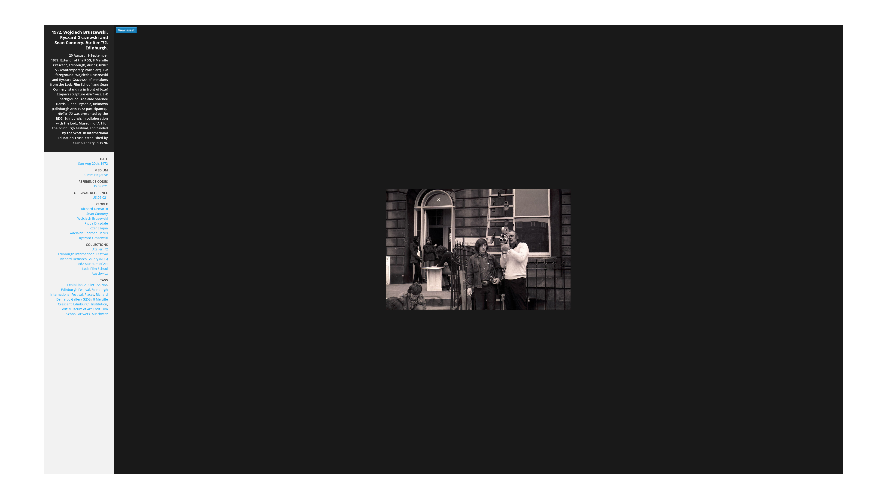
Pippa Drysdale (96, 223)
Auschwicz (100, 273)
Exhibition (75, 285)
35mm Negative (96, 175)
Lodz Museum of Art (92, 264)
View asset (126, 30)
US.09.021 (100, 186)
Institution (99, 304)
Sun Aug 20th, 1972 (93, 163)
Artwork (84, 314)
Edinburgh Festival (75, 289)
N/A (104, 285)
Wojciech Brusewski (92, 218)
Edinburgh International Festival (83, 254)
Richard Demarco (94, 209)
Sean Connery (97, 213)
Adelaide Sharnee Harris (89, 233)
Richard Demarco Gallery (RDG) (84, 259)
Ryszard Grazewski (93, 238)
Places (89, 294)
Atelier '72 (100, 249)
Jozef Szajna (98, 228)
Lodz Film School (95, 268)
